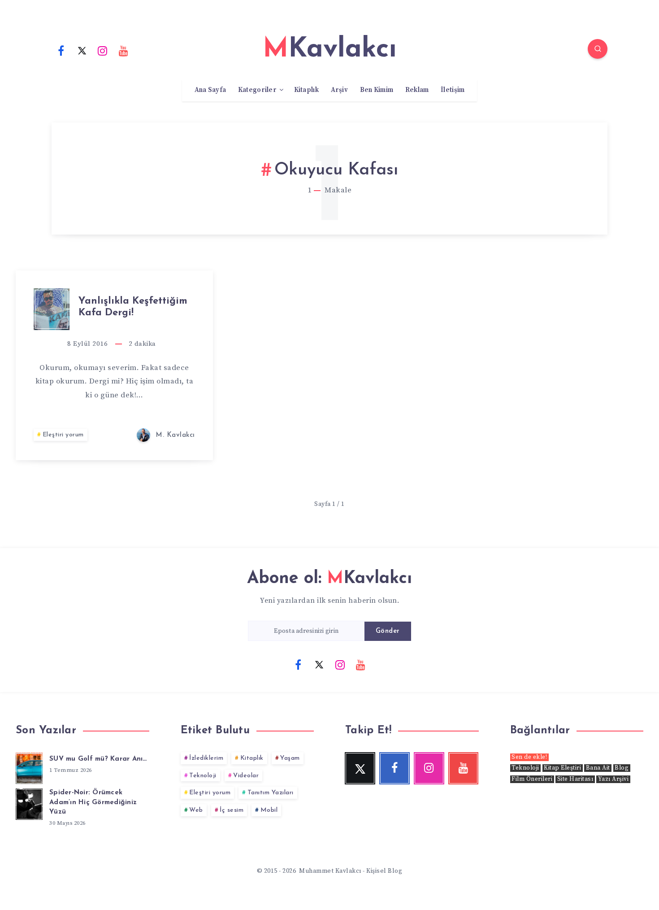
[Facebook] (60, 50)
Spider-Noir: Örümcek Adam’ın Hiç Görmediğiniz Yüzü (93, 802)
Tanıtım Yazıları (270, 792)
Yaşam (290, 758)
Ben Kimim (377, 90)
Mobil (269, 810)
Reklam (417, 90)
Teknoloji (203, 775)
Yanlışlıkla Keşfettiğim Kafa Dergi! (132, 307)
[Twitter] (82, 50)
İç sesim (231, 810)
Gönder (388, 631)
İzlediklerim (206, 758)
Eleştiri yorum (63, 434)
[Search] (597, 49)
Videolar (246, 775)
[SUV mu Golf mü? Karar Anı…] (29, 767)
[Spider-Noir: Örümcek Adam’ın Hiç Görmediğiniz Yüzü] (29, 802)
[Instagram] (102, 50)
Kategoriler (257, 90)
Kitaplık (306, 90)
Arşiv (339, 90)
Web (196, 810)
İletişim (452, 90)
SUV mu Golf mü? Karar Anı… (98, 759)
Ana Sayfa (210, 90)
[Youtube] (123, 50)
